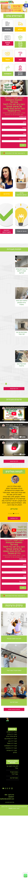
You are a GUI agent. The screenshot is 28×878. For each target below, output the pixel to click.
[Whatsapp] (5, 788)
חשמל (9, 743)
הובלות (9, 732)
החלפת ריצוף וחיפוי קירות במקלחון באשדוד (21, 293)
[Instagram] (12, 788)
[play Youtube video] (14, 87)
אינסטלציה (7, 746)
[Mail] (7, 788)
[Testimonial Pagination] (18, 513)
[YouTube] (3, 788)
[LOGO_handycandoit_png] (7, 1)
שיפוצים (8, 748)
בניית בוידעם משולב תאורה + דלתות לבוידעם (21, 261)
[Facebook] (9, 788)
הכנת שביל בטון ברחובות (21, 356)
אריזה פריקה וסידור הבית (11, 735)
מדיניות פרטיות (9, 802)
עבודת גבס (8, 739)
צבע (9, 741)
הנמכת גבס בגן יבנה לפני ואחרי (21, 324)
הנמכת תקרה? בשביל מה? (14, 655)
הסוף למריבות (14, 687)
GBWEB (10, 808)
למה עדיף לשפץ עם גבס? (14, 623)
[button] (26, 5)
